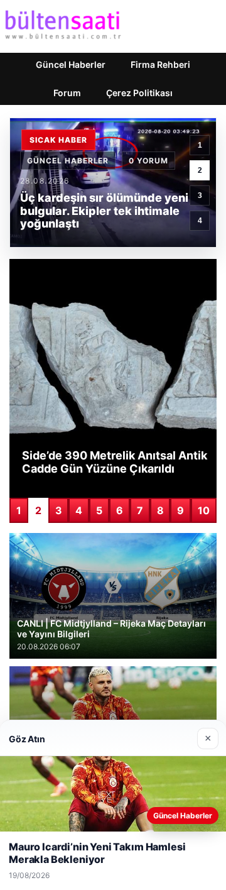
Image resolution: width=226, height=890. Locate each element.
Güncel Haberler (70, 64)
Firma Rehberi (160, 64)
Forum (67, 92)
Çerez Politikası (139, 92)
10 (204, 510)
